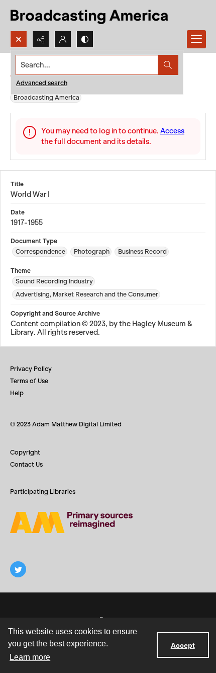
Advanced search (41, 83)
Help (17, 393)
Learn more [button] (30, 657)
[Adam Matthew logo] (71, 522)
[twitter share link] (18, 569)
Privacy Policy (31, 368)
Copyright (25, 452)
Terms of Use (29, 381)
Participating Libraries (42, 491)
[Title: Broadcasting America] (90, 15)
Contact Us (26, 464)
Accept (183, 645)
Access (172, 130)
